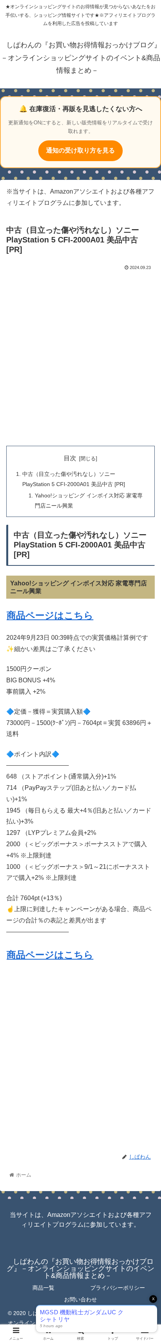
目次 (70, 458)
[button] (145, 901)
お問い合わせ (80, 1299)
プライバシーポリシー (117, 1288)
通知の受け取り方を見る (80, 150)
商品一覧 (43, 1288)
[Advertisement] (80, 356)
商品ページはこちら (50, 615)
